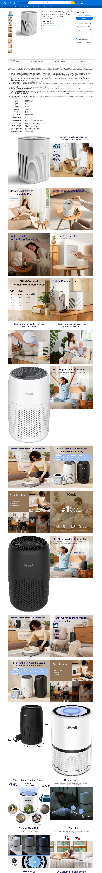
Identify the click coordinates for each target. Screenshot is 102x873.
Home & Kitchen (14, 9)
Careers (45, 6)
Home (9, 9)
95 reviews (51, 18)
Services (12, 6)
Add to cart (84, 18)
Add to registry (89, 42)
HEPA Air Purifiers (44, 64)
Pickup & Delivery (33, 6)
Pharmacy (40, 6)
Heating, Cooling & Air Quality (23, 9)
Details (86, 39)
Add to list (80, 42)
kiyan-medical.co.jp (54, 28)
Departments (6, 6)
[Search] (73, 2)
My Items (50, 6)
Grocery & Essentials (24, 6)
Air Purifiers (31, 9)
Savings (16, 6)
